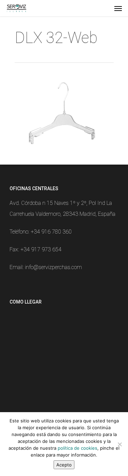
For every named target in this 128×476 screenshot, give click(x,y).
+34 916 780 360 (51, 231)
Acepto (64, 464)
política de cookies (77, 448)
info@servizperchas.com (53, 267)
